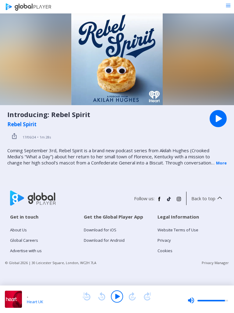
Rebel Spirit (22, 124)
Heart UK (35, 301)
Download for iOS (100, 230)
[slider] (207, 300)
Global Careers (24, 240)
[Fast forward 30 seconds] (132, 296)
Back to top (203, 198)
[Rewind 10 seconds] (102, 296)
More (221, 163)
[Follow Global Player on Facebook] (159, 201)
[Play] (117, 296)
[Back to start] (86, 296)
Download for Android (104, 240)
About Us (18, 230)
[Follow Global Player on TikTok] (169, 201)
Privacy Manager (215, 263)
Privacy (164, 240)
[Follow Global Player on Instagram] (179, 201)
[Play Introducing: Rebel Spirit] (218, 118)
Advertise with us (26, 250)
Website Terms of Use (178, 230)
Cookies (165, 250)
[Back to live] (147, 296)
